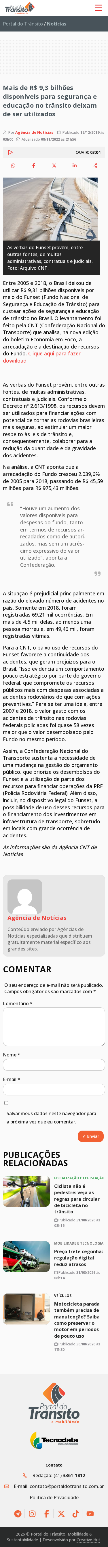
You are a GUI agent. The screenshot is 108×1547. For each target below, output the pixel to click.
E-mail (11, 1079)
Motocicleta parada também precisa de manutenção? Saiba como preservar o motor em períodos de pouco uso (77, 1320)
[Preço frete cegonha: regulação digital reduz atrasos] (26, 1256)
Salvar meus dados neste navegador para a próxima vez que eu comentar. (51, 1117)
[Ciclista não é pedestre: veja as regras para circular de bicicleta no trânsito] (26, 1191)
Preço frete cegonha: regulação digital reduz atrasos (78, 1257)
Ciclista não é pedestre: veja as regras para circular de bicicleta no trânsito (77, 1199)
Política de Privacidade (54, 1497)
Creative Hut (88, 1539)
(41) (69, 1475)
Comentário (18, 1003)
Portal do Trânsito (23, 24)
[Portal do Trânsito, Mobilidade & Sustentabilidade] (54, 1403)
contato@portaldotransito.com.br (67, 1486)
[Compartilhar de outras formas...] (95, 165)
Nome (11, 1055)
